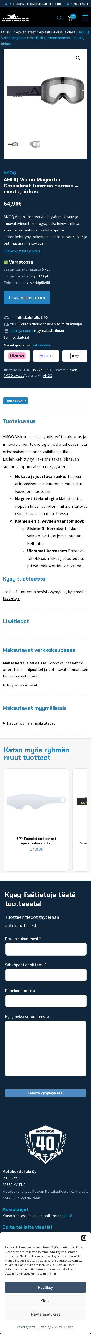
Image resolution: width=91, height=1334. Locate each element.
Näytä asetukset (45, 1314)
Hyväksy (45, 1287)
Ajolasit (44, 32)
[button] (83, 1238)
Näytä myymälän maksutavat (31, 723)
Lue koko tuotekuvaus (22, 251)
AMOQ (47, 375)
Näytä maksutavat (22, 685)
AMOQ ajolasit (64, 32)
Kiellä (45, 1300)
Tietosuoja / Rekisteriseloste (55, 1327)
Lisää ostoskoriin (27, 297)
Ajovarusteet (26, 32)
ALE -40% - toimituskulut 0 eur (35, 4)
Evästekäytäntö (26, 1327)
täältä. (67, 1215)
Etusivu (7, 32)
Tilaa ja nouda (21, 330)
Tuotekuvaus (15, 401)
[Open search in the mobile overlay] (59, 17)
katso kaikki (41, 345)
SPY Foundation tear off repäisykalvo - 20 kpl (36, 840)
